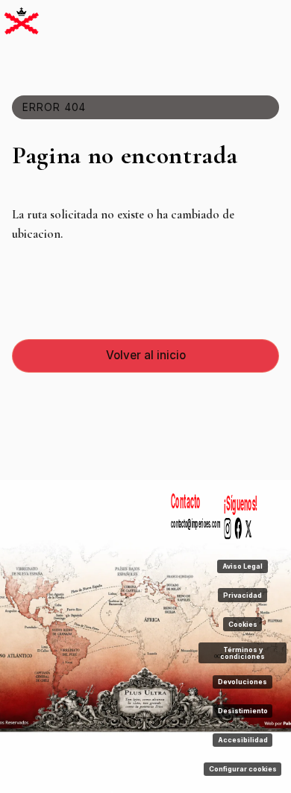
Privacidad (242, 595)
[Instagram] (227, 530)
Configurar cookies (243, 769)
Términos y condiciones (242, 652)
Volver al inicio (146, 355)
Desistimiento (243, 711)
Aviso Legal (242, 566)
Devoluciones (242, 681)
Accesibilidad (243, 740)
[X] (249, 530)
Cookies (242, 624)
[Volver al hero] (21, 21)
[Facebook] (238, 530)
